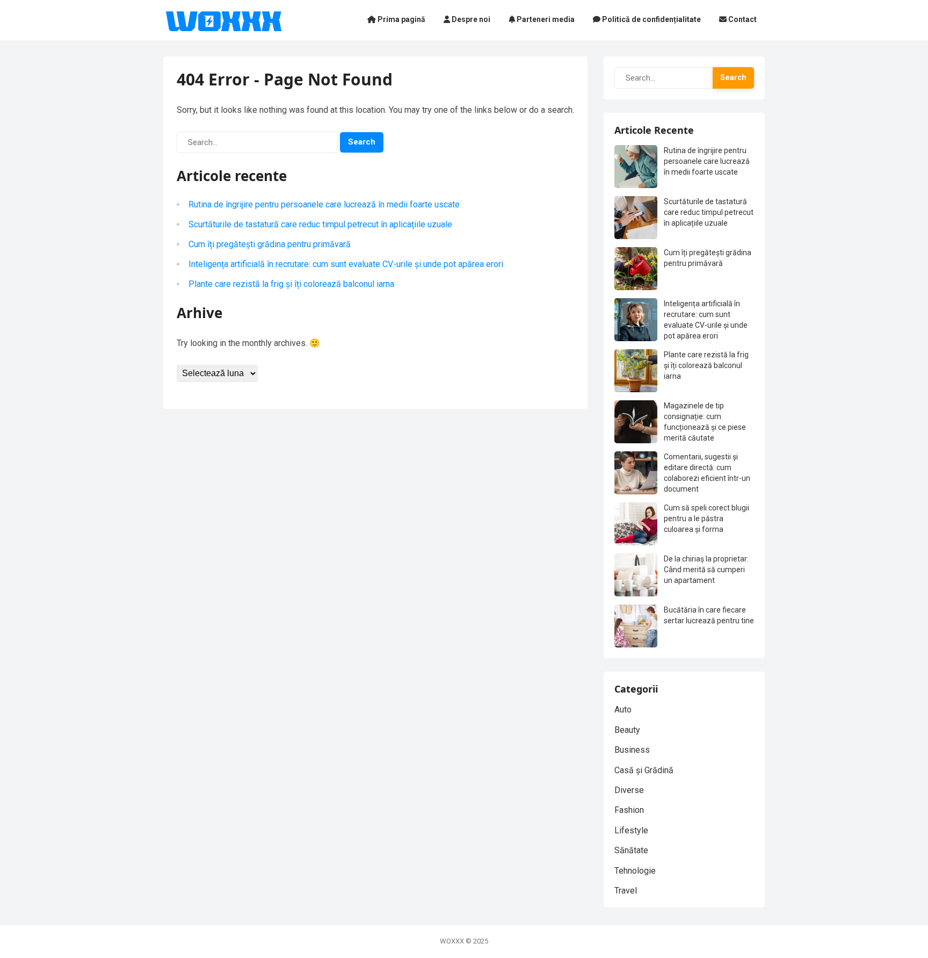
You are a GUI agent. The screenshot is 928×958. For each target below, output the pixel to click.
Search (361, 142)
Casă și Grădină (643, 770)
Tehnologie (635, 871)
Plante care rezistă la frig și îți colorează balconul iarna (291, 284)
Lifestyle (631, 830)
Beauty (627, 730)
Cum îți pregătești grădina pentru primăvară (270, 244)
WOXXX (452, 941)
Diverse (629, 790)
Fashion (629, 810)
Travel (625, 890)
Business (632, 750)
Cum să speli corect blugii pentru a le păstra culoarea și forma (706, 518)
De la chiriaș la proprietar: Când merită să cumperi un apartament (706, 569)
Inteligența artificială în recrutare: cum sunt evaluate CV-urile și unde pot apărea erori (346, 264)
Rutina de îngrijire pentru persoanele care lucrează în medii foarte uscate (324, 204)
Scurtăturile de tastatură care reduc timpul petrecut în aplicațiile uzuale (320, 224)
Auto (623, 709)
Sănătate (631, 850)
